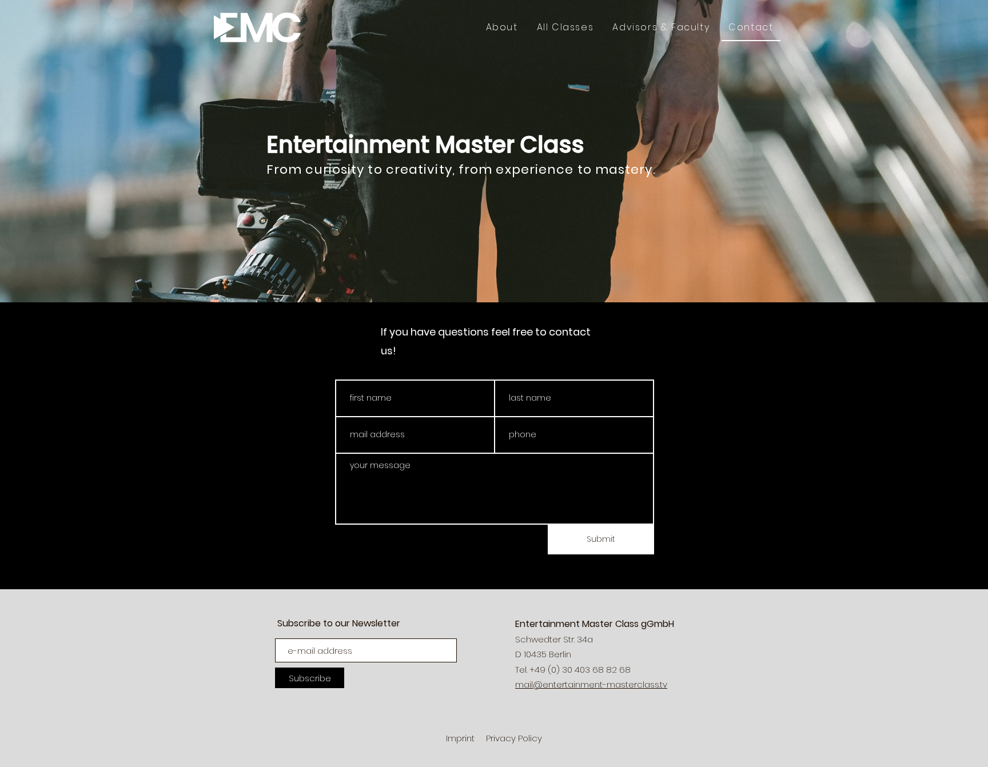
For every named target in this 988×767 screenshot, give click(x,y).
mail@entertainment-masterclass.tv (591, 684)
